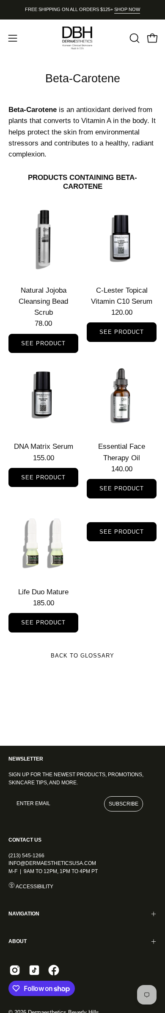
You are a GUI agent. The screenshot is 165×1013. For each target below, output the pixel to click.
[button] (134, 38)
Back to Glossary (82, 655)
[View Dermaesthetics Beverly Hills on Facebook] (53, 970)
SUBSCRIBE (123, 804)
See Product (43, 343)
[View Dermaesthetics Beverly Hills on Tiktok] (34, 970)
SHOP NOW (127, 9)
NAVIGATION (23, 914)
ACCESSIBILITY (34, 887)
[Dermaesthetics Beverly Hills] (82, 38)
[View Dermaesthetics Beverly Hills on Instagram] (14, 970)
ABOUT (17, 941)
